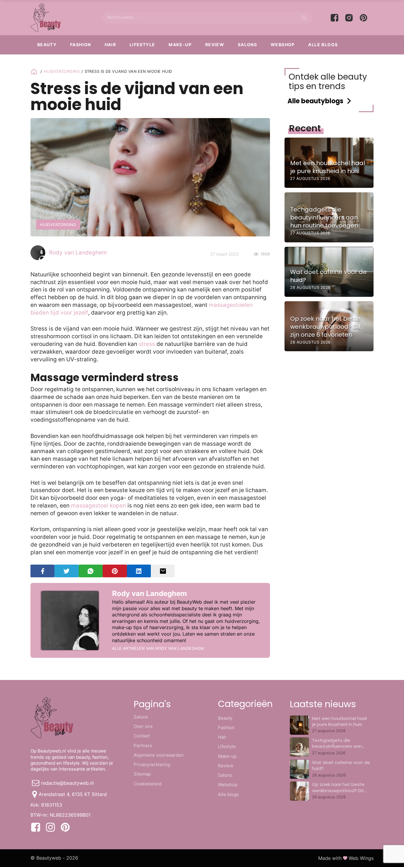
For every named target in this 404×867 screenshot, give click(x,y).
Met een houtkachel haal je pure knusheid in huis (339, 721)
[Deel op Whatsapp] (91, 571)
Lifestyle (142, 44)
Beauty (46, 44)
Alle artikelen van (158, 648)
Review (214, 44)
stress (147, 343)
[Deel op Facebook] (42, 571)
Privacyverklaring (152, 764)
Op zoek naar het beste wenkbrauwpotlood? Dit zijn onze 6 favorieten (338, 790)
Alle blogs (323, 44)
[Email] (163, 571)
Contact (142, 736)
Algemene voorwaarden (159, 755)
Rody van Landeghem (78, 252)
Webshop (283, 44)
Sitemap (142, 774)
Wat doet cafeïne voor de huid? (341, 765)
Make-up (180, 44)
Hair (110, 44)
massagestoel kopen (98, 505)
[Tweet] (66, 571)
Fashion (80, 44)
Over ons (143, 726)
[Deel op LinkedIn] (139, 571)
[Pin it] (115, 571)
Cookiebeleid (147, 784)
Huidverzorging (62, 71)
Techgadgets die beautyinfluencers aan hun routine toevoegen (337, 746)
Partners (143, 745)
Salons (247, 44)
